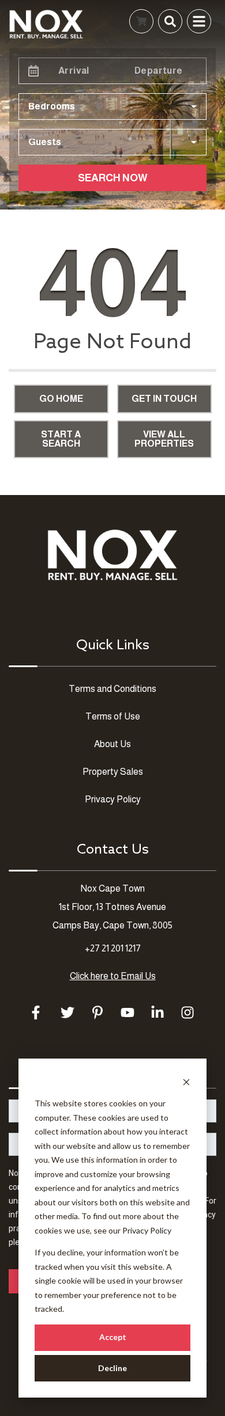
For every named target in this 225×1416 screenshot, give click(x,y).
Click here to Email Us (113, 976)
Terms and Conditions (112, 689)
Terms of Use (112, 716)
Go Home (61, 399)
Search (65, 21)
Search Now (113, 178)
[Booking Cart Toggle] (141, 21)
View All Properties (164, 438)
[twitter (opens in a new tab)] (67, 1012)
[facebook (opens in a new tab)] (37, 1012)
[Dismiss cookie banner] (186, 1082)
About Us (112, 744)
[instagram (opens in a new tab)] (187, 1012)
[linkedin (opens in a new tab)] (157, 1012)
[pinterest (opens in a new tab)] (97, 1012)
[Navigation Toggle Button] (199, 21)
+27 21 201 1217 (113, 948)
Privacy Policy (146, 1230)
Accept (112, 1337)
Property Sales (112, 771)
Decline (112, 1368)
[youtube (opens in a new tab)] (127, 1012)
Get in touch (164, 399)
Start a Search (61, 438)
